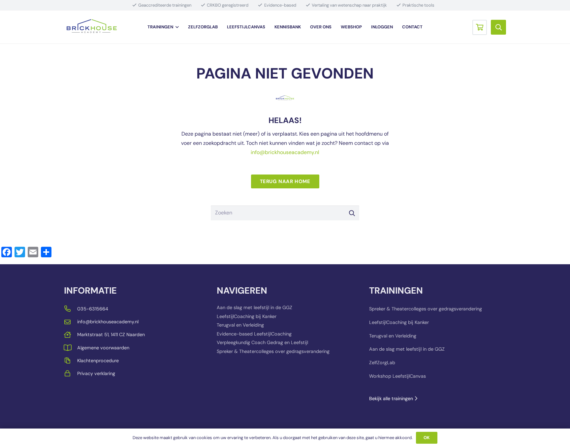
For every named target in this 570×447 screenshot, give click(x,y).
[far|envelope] (70, 322)
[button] (175, 27)
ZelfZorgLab (382, 363)
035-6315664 (92, 309)
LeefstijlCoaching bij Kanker (246, 316)
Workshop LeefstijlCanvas (397, 376)
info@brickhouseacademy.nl (285, 152)
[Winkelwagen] (479, 27)
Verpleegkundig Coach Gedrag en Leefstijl (262, 342)
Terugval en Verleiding (240, 325)
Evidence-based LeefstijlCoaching (254, 334)
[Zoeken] (351, 213)
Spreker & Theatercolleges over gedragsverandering (273, 351)
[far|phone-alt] (70, 308)
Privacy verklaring (96, 373)
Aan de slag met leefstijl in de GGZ (254, 307)
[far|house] (70, 335)
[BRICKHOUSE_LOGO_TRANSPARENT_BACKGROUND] (91, 27)
